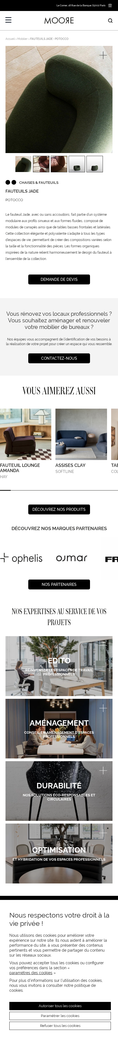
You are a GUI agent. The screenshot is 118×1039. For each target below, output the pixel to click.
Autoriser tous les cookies (60, 1006)
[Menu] (8, 20)
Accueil (10, 38)
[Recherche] (110, 21)
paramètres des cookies (30, 973)
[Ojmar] (21, 558)
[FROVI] (71, 558)
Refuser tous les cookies (60, 1026)
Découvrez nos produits (59, 509)
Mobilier (22, 38)
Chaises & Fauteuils (38, 183)
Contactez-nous (59, 358)
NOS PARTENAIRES (59, 584)
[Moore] (59, 20)
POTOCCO (14, 200)
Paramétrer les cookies (60, 1016)
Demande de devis (59, 279)
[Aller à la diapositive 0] (5, 490)
